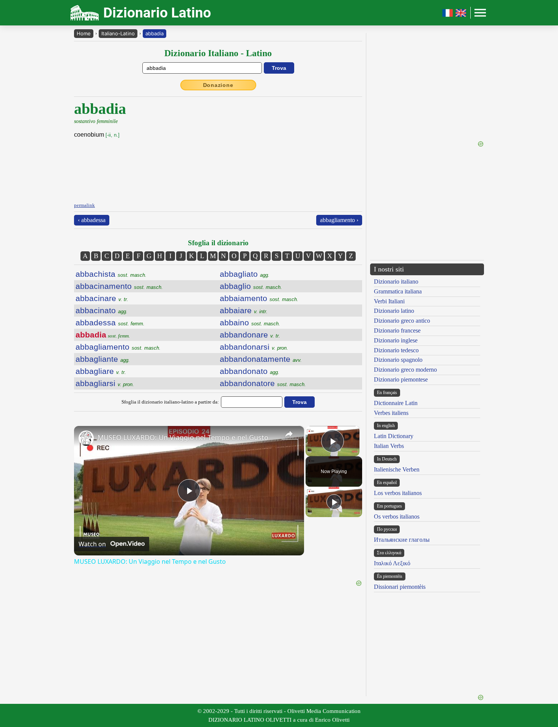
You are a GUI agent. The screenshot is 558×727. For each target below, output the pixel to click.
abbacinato (102, 310)
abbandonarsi (254, 346)
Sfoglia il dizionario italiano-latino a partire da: (170, 402)
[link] (86, 438)
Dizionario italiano (396, 281)
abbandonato (249, 371)
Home (84, 33)
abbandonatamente (261, 359)
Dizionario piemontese (401, 379)
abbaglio (251, 286)
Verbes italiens (391, 413)
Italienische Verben (396, 469)
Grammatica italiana (398, 291)
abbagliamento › (339, 220)
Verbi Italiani (389, 301)
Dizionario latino (394, 311)
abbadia (154, 33)
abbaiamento (259, 298)
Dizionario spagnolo (398, 359)
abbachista (111, 274)
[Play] (334, 501)
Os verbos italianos (396, 516)
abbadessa (110, 322)
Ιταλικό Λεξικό (392, 563)
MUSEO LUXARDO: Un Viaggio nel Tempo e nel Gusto (183, 437)
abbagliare (101, 371)
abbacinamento (119, 286)
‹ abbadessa (92, 220)
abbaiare (244, 310)
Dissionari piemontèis (400, 586)
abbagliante (103, 359)
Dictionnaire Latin (396, 403)
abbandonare (250, 334)
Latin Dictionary (393, 436)
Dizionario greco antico (402, 320)
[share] (289, 434)
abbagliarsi (105, 383)
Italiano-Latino (118, 33)
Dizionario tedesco (396, 350)
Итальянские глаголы (402, 539)
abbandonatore (263, 383)
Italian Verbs (389, 446)
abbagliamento (118, 346)
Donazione (218, 85)
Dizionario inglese (396, 340)
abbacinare (102, 298)
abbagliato (245, 274)
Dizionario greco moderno (405, 369)
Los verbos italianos (398, 493)
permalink (84, 205)
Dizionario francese (397, 330)
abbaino (250, 322)
